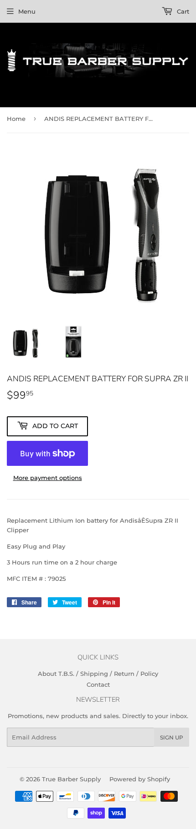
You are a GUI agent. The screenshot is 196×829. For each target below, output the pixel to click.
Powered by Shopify (139, 779)
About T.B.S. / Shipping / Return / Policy (98, 673)
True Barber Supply (71, 779)
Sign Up (171, 737)
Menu (27, 11)
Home (16, 118)
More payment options (47, 477)
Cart (182, 11)
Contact (98, 684)
